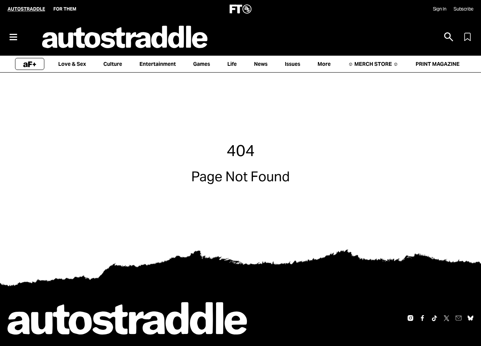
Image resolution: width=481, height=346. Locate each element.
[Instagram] (410, 318)
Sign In (439, 9)
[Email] (458, 318)
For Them (64, 9)
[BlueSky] (470, 318)
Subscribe (463, 9)
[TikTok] (434, 318)
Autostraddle (26, 9)
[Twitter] (446, 318)
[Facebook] (422, 318)
